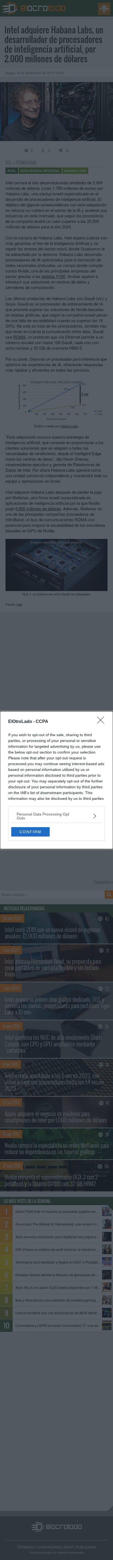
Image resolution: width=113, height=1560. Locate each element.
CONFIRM (30, 832)
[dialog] (56, 780)
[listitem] (56, 816)
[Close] (102, 722)
